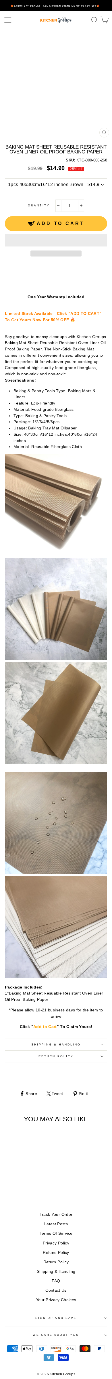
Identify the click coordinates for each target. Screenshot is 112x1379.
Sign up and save (56, 1317)
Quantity (38, 205)
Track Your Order (56, 1214)
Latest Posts (56, 1224)
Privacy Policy (56, 1243)
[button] (56, 240)
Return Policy (56, 1056)
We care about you (56, 1334)
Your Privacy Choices (56, 1300)
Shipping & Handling (56, 1044)
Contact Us (55, 1290)
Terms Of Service (56, 1233)
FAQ (56, 1281)
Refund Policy (56, 1252)
